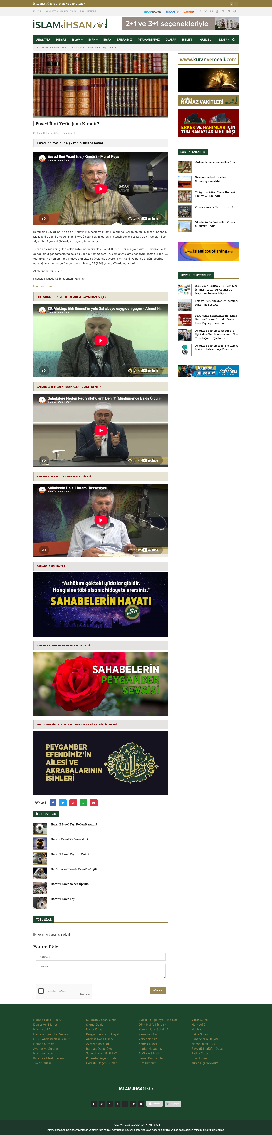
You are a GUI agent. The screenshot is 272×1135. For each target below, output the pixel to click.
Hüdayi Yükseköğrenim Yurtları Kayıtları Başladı (216, 302)
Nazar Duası (94, 1029)
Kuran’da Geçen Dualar (101, 1058)
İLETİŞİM (91, 11)
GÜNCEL (206, 39)
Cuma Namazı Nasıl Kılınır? (214, 207)
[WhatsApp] (223, 11)
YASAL (74, 11)
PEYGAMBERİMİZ (149, 39)
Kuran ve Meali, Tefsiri (48, 1058)
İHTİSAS (61, 39)
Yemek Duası (148, 1044)
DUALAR (171, 39)
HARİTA (64, 11)
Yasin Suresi (200, 1020)
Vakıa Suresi (200, 1034)
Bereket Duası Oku (99, 1048)
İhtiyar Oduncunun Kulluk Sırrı (215, 162)
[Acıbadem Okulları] (208, 372)
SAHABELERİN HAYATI (51, 566)
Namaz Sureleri (44, 1044)
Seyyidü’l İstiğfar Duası (207, 1048)
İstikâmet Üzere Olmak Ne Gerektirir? (59, 3)
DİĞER (223, 39)
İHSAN (107, 39)
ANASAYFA (43, 39)
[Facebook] (200, 11)
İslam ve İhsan (42, 286)
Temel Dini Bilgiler (151, 1058)
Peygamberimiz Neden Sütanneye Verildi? (210, 179)
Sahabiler (79, 47)
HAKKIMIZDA (50, 11)
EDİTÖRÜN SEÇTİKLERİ (195, 275)
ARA (82, 11)
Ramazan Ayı (148, 1034)
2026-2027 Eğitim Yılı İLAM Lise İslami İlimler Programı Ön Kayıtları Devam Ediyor (216, 289)
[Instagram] (211, 11)
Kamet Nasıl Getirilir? (153, 1029)
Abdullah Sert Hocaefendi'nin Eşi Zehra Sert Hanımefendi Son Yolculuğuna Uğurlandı (216, 334)
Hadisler (197, 1029)
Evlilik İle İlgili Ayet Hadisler (158, 1020)
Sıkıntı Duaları (95, 1024)
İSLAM (76, 39)
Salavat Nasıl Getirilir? (101, 1053)
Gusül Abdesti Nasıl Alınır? (51, 1039)
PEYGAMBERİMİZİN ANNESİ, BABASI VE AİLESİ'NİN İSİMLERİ (77, 724)
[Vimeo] (133, 1104)
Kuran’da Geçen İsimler (101, 1020)
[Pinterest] (229, 11)
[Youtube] (217, 11)
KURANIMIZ (124, 39)
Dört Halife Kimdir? (152, 1024)
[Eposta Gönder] (94, 802)
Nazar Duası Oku (203, 1044)
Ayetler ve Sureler (45, 1048)
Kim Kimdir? (147, 1063)
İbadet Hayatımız (151, 1048)
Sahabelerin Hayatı (205, 1039)
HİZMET (187, 39)
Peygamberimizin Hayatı (103, 1034)
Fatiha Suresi (200, 1053)
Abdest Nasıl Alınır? (99, 1039)
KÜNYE (37, 11)
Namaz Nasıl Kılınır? (47, 1020)
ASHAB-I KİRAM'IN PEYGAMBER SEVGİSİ (63, 645)
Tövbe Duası (42, 1063)
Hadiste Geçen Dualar (101, 1063)
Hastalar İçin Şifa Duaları (50, 1034)
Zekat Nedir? (148, 1039)
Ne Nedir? (198, 1024)
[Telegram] (234, 11)
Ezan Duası (199, 1058)
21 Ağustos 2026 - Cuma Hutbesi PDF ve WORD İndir (215, 194)
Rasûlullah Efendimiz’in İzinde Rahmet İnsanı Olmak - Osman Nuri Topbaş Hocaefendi (216, 319)
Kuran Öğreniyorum (205, 1063)
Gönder (157, 990)
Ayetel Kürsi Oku (97, 1044)
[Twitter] (206, 11)
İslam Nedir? (42, 1029)
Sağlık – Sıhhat (149, 1053)
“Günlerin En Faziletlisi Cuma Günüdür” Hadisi (215, 224)
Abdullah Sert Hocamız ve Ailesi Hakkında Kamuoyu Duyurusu (216, 347)
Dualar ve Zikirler (45, 1024)
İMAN (92, 39)
